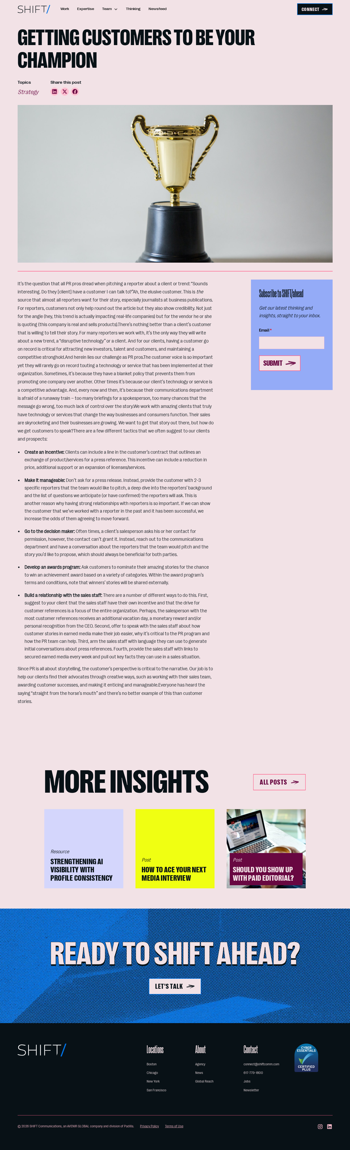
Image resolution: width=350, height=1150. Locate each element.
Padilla (128, 1126)
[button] (110, 9)
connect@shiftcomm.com (261, 1064)
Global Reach (204, 1081)
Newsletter (251, 1090)
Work (64, 9)
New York (153, 1081)
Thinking (133, 9)
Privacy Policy (149, 1126)
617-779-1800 (253, 1073)
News (199, 1073)
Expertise (85, 9)
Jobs (247, 1081)
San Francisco (156, 1090)
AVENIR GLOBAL (78, 1126)
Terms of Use (174, 1126)
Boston (151, 1064)
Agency (200, 1064)
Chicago (152, 1073)
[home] (34, 9)
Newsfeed (158, 9)
